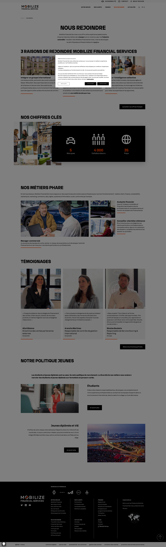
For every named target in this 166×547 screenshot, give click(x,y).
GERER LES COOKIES (64, 83)
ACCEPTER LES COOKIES (103, 83)
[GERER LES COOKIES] (4, 544)
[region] (83, 71)
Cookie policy (90, 79)
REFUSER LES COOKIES (90, 83)
